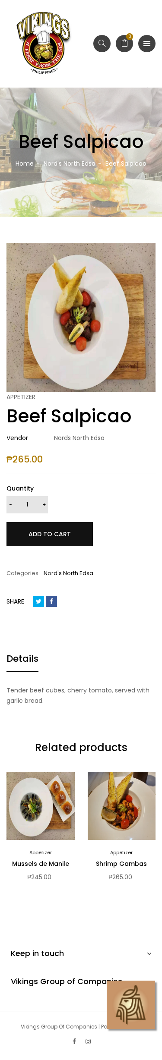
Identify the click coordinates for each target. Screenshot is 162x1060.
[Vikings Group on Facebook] (74, 1041)
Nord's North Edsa (68, 573)
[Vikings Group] (43, 43)
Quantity (20, 488)
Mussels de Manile (40, 863)
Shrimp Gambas (121, 863)
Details (22, 658)
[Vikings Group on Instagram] (88, 1041)
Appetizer (40, 852)
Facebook (51, 601)
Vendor (17, 438)
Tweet (38, 601)
